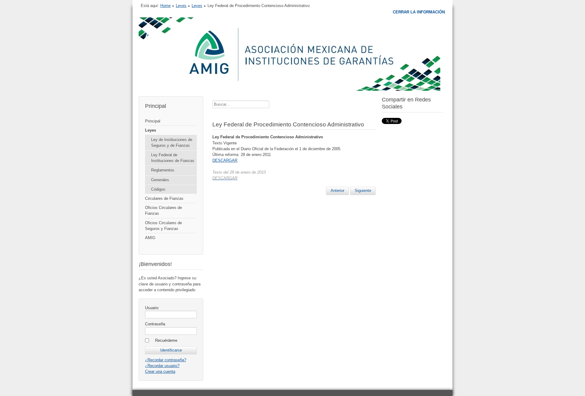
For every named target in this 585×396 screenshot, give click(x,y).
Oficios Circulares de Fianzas (163, 210)
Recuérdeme (166, 340)
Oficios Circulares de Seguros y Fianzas (163, 226)
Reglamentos (162, 170)
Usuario (151, 308)
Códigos (158, 189)
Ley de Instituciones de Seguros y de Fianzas (171, 142)
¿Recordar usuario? (162, 365)
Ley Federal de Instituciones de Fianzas (172, 158)
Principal (152, 121)
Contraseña (155, 324)
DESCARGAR (224, 160)
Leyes (181, 5)
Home (165, 5)
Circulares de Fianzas (164, 198)
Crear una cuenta (160, 371)
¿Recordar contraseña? (165, 360)
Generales (160, 180)
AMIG (150, 237)
